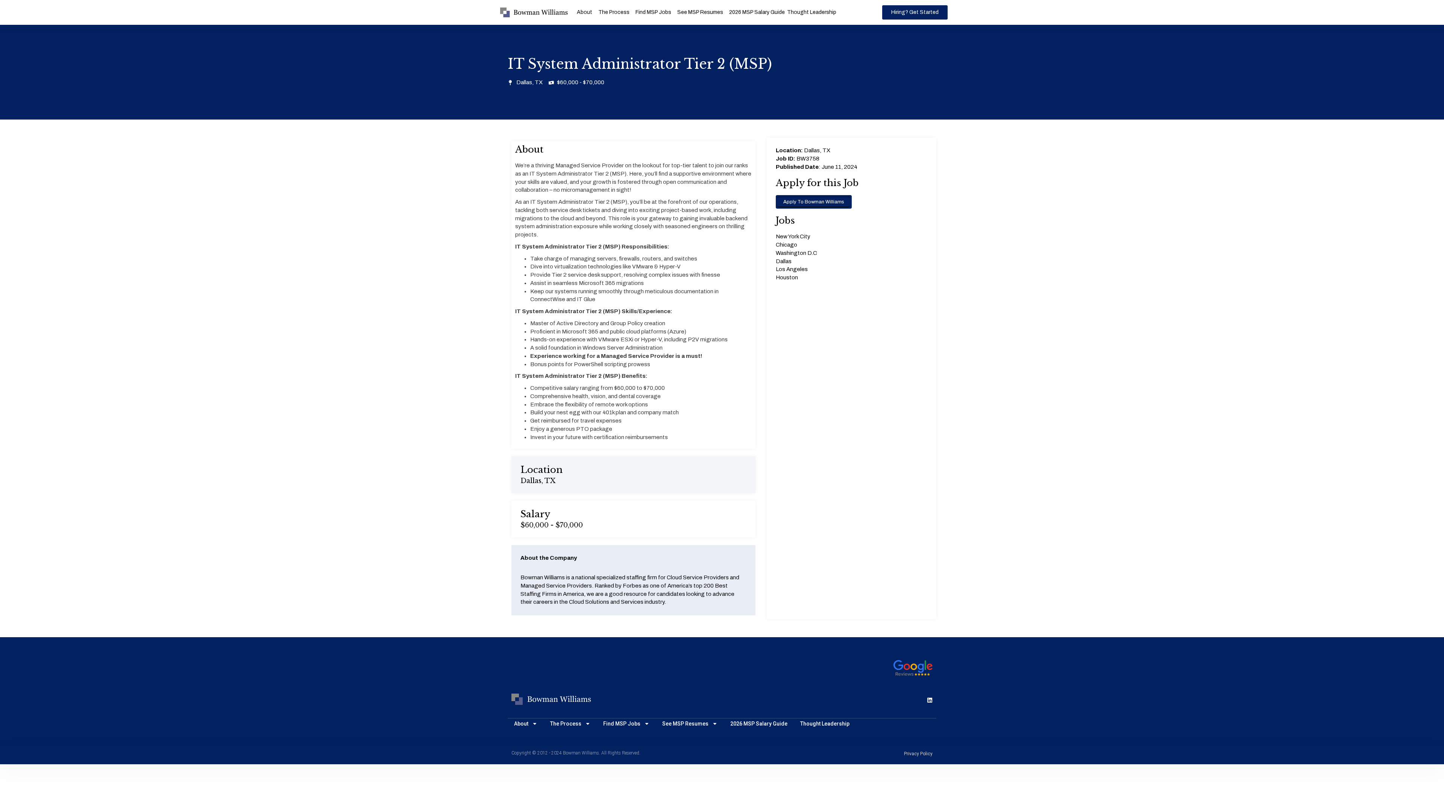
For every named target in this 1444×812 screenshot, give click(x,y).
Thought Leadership (811, 12)
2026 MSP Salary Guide (757, 12)
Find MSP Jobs (653, 12)
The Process (613, 12)
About (584, 12)
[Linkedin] (930, 700)
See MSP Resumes (700, 12)
